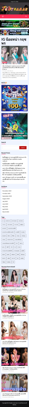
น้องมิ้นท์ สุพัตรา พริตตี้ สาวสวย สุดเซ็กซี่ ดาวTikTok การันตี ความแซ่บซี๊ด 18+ (12, 164)
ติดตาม (9, 235)
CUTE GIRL (5, 390)
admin (12, 70)
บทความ (21, 243)
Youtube (16, 224)
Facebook (8, 220)
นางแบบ (3, 239)
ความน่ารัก (4, 228)
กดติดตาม (21, 224)
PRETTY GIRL (10, 285)
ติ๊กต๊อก (13, 235)
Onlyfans (21, 220)
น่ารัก (17, 243)
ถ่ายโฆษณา (23, 235)
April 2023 (5, 209)
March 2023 (5, 212)
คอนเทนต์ (4, 235)
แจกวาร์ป (13, 258)
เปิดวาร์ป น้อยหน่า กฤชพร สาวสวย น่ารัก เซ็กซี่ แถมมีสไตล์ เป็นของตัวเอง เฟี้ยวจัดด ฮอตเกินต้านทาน (13, 67)
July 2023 (5, 201)
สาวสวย (19, 247)
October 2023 (6, 193)
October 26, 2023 (7, 70)
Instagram (14, 220)
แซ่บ (17, 258)
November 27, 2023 (7, 318)
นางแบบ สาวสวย (10, 239)
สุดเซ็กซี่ (22, 250)
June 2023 (5, 204)
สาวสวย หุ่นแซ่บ (16, 250)
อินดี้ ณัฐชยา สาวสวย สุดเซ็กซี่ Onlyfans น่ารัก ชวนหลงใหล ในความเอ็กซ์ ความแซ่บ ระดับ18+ (14, 159)
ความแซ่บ (22, 232)
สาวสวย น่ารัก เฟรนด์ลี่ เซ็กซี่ (7, 250)
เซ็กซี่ (18, 254)
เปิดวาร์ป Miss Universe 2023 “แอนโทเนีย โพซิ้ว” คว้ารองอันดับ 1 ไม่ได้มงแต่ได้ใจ (14, 173)
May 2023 (5, 206)
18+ (3, 220)
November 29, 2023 (7, 292)
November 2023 (6, 191)
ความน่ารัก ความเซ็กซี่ (12, 228)
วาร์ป (11, 247)
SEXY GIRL (5, 62)
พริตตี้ (8, 247)
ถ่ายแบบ (18, 235)
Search (3, 142)
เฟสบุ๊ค (8, 258)
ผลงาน (3, 247)
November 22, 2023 (7, 370)
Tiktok (3, 224)
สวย (15, 247)
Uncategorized (5, 364)
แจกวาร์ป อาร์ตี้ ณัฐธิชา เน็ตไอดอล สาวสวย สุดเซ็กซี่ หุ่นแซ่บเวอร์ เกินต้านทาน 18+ (13, 169)
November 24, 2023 (7, 344)
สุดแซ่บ (3, 254)
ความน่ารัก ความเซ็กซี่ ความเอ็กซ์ (8, 232)
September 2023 (7, 196)
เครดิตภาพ (13, 254)
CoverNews (21, 403)
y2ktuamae (9, 224)
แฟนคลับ (22, 258)
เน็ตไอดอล (23, 254)
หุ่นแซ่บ (8, 254)
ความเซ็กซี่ (17, 232)
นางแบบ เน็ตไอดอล (18, 239)
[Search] (26, 16)
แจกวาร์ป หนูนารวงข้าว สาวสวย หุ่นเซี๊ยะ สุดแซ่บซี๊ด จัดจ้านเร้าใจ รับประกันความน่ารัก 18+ (14, 179)
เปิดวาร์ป (3, 258)
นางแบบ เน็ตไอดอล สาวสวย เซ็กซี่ (8, 243)
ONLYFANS (5, 285)
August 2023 (6, 198)
